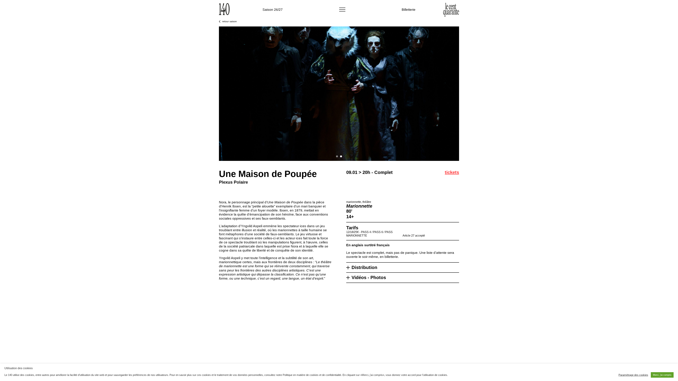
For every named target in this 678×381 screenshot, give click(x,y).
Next (464, 93)
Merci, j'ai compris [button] (662, 375)
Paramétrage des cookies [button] (633, 375)
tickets (452, 172)
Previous (213, 93)
